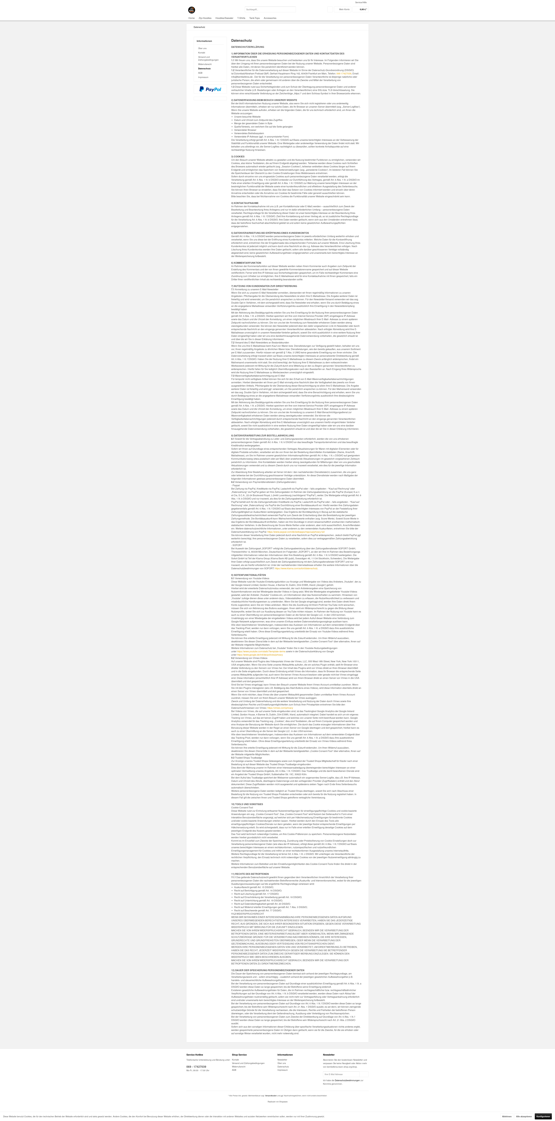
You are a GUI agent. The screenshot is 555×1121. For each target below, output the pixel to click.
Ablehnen (507, 1116)
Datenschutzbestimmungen (347, 1080)
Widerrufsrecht (205, 64)
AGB (200, 72)
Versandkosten (271, 1095)
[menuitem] (270, 9)
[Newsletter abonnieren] (363, 1074)
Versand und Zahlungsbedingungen (208, 58)
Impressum (203, 77)
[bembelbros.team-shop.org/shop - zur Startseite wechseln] (191, 10)
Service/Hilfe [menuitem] (361, 2)
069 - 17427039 (196, 1067)
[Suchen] (293, 9)
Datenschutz (204, 68)
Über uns (202, 48)
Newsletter (282, 1059)
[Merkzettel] (330, 9)
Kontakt (201, 52)
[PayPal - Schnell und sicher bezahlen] (210, 89)
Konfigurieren (543, 1116)
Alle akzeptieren (524, 1116)
